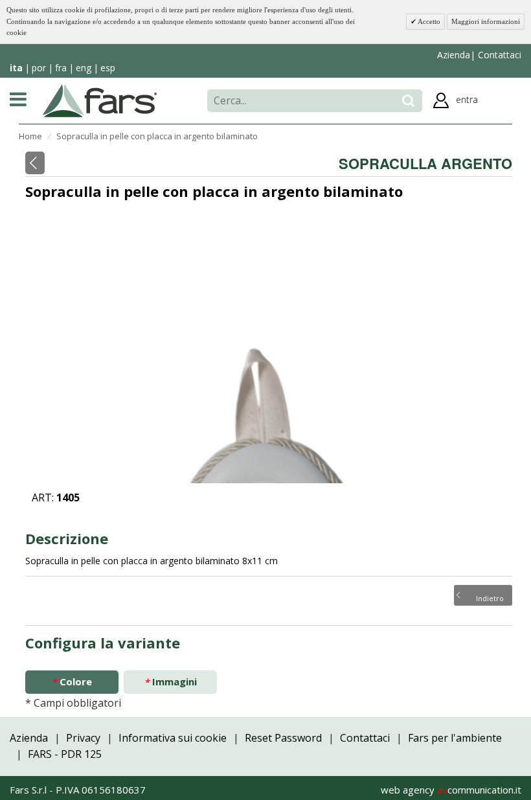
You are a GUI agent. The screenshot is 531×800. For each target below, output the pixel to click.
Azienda (453, 55)
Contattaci (498, 55)
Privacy (83, 738)
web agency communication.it (451, 789)
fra (61, 68)
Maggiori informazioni (485, 21)
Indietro (490, 597)
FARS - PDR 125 (65, 754)
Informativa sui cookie (173, 738)
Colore (71, 682)
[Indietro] (35, 163)
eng (83, 68)
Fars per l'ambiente (455, 738)
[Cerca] (408, 100)
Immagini (170, 682)
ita (16, 68)
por (39, 68)
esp (107, 68)
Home (30, 136)
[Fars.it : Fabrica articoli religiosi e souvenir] (100, 100)
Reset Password (283, 738)
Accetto (428, 21)
